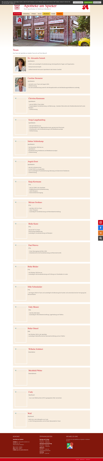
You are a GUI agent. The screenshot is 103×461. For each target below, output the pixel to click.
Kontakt (53, 13)
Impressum (88, 459)
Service (39, 13)
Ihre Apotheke (17, 13)
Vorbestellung (26, 13)
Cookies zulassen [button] (88, 2)
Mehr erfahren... (97, 2)
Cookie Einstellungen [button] (78, 2)
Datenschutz (82, 459)
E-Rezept (34, 13)
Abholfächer (46, 13)
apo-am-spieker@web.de (22, 450)
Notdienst (59, 13)
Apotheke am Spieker (40, 5)
